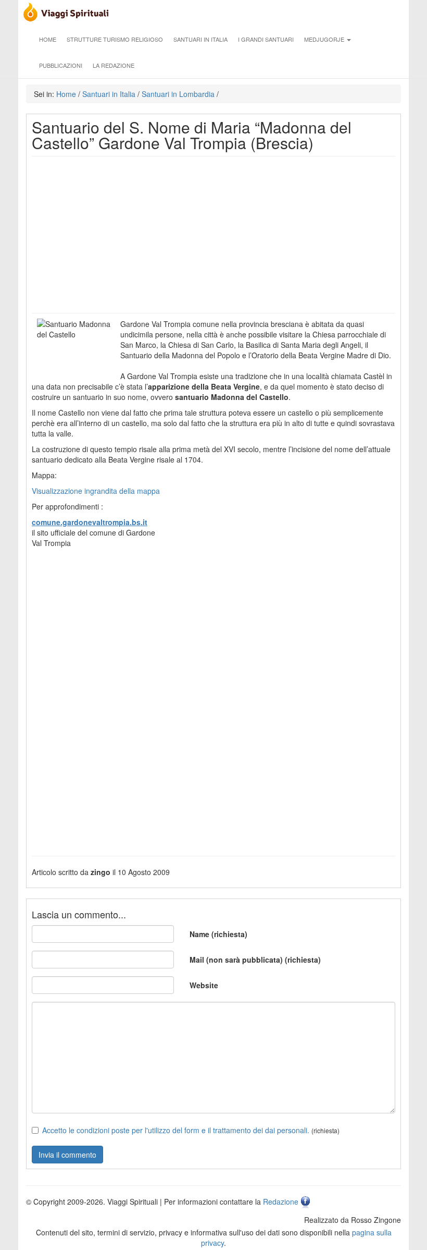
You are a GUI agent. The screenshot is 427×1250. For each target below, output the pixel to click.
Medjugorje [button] (325, 39)
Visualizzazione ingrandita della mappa (96, 491)
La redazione (113, 65)
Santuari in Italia (200, 39)
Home (47, 39)
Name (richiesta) (218, 934)
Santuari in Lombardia (178, 94)
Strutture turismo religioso (115, 39)
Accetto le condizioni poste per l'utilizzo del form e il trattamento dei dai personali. (175, 1130)
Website (204, 985)
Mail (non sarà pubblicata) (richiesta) (255, 959)
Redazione (280, 1201)
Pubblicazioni (60, 65)
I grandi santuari (266, 39)
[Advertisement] (213, 235)
